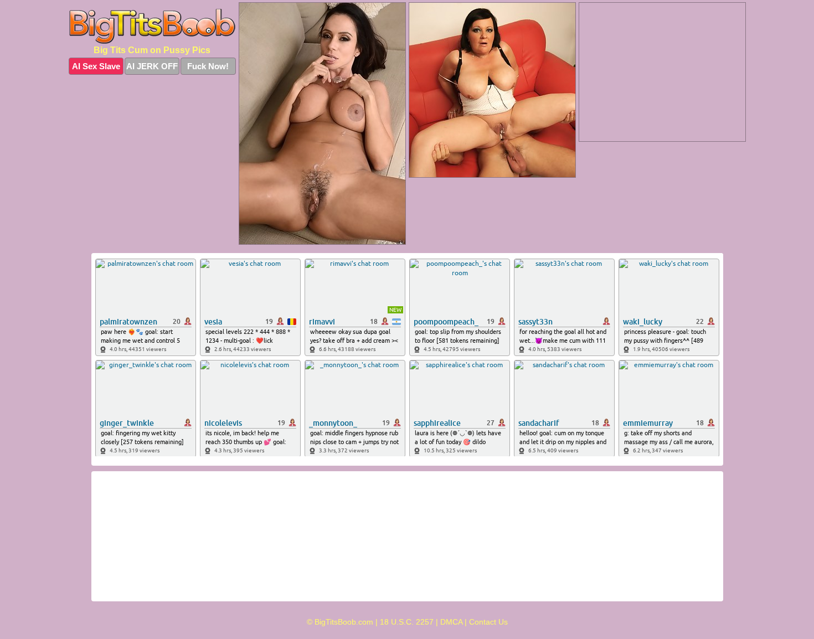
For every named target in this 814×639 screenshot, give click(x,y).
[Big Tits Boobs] (152, 26)
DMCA (451, 621)
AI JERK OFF (152, 66)
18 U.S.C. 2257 (407, 621)
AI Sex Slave (96, 66)
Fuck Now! (208, 66)
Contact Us (488, 621)
